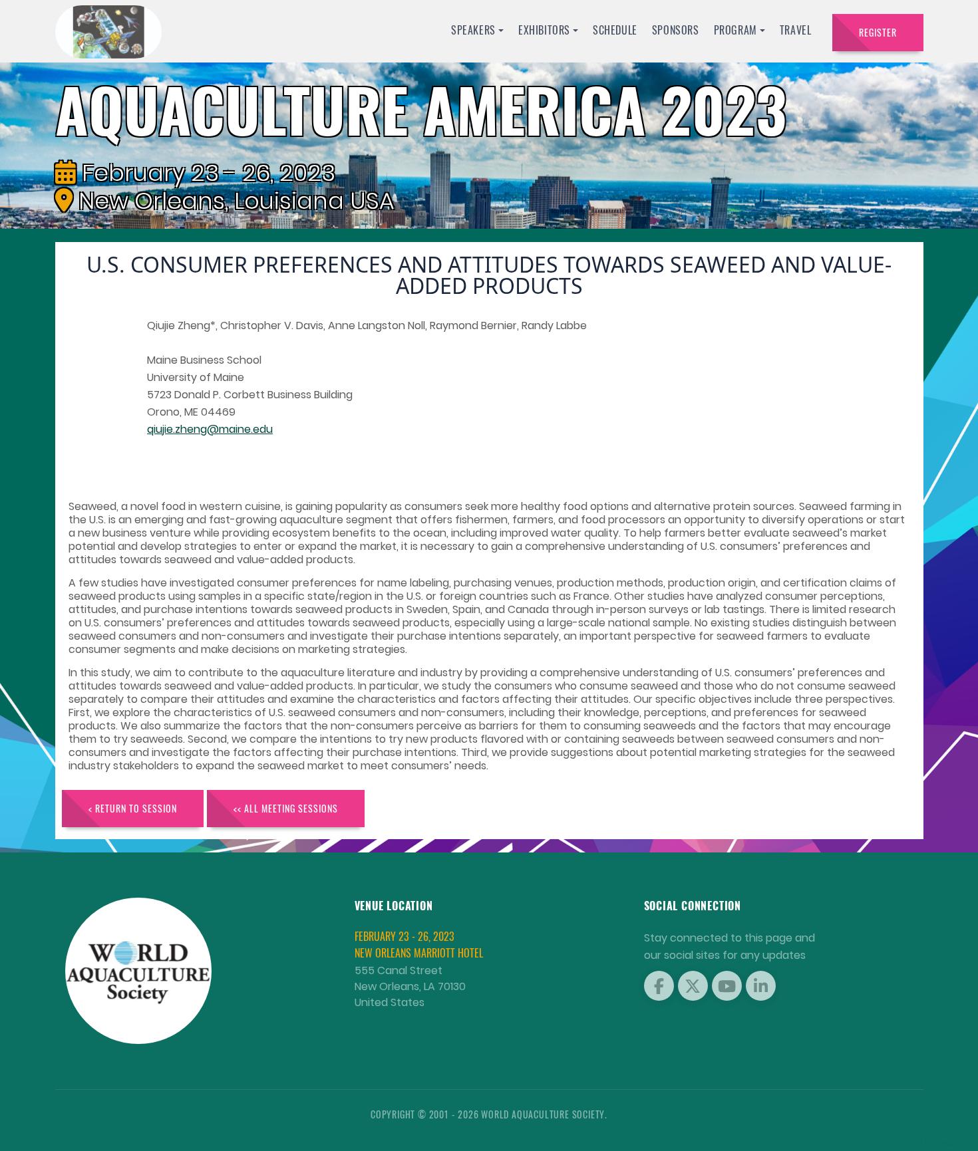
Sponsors (675, 30)
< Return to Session (132, 808)
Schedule (615, 30)
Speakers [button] (473, 30)
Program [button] (735, 30)
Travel (796, 30)
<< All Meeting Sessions (286, 808)
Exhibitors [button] (544, 30)
